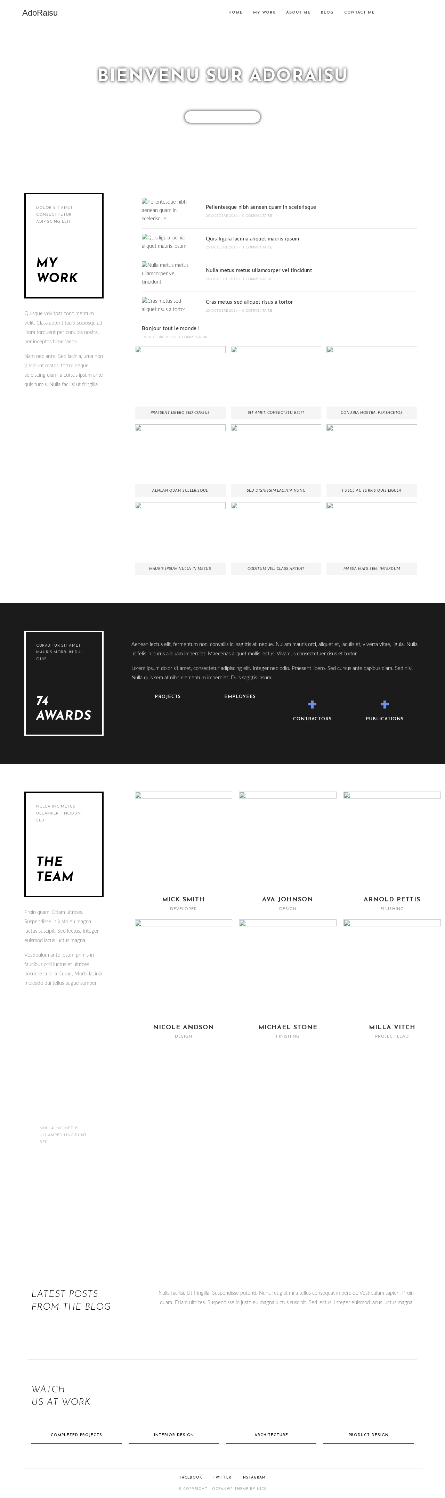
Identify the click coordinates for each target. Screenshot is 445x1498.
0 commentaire (257, 216)
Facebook (191, 1478)
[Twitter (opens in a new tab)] (401, 13)
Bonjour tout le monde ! (171, 328)
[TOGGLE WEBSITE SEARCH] (387, 13)
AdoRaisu (40, 12)
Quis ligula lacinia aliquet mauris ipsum (252, 239)
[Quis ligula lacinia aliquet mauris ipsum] (168, 242)
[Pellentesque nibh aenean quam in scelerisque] (168, 210)
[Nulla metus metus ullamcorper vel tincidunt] (168, 273)
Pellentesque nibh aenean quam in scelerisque (261, 207)
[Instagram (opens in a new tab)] (421, 13)
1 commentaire (257, 247)
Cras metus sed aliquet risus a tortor (249, 302)
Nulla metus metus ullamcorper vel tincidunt (259, 270)
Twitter (222, 1478)
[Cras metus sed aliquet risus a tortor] (168, 305)
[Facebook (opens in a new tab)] (411, 13)
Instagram (254, 1478)
